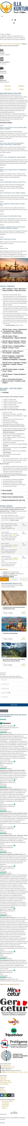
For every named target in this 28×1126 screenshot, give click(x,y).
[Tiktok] (12, 1095)
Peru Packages (16, 43)
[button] (2, 268)
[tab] (4, 579)
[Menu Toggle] (14, 23)
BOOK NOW (14, 705)
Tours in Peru (7, 43)
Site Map (2, 1122)
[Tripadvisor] (5, 1095)
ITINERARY (21, 86)
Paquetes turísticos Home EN (11, 984)
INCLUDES (8, 89)
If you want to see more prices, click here (10, 676)
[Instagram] (9, 1095)
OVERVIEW (7, 86)
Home (1, 43)
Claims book (3, 1114)
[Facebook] (2, 1095)
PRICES (22, 89)
